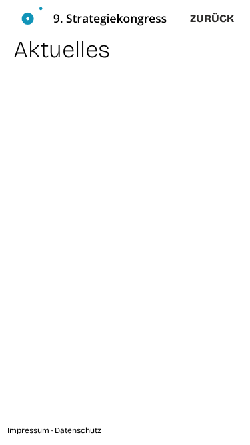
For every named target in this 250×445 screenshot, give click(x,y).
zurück (212, 18)
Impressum (28, 430)
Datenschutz (78, 430)
